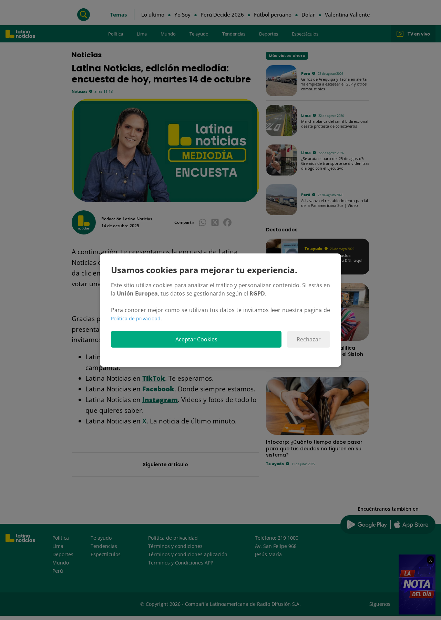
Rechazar (309, 339)
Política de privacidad (136, 318)
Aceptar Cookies (196, 339)
